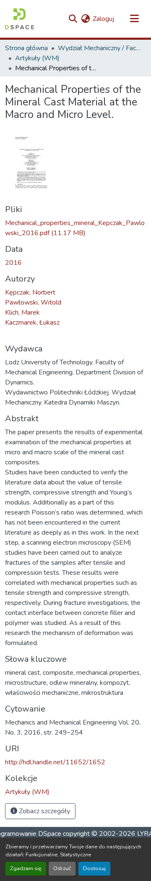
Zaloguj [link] (103, 18)
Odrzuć (62, 868)
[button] (19, 18)
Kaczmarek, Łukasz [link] (32, 322)
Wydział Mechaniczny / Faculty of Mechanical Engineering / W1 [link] (100, 48)
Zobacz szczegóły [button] (43, 811)
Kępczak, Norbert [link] (30, 292)
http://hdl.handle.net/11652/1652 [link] (55, 762)
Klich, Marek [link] (22, 312)
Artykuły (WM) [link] (37, 58)
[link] (75, 228)
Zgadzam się (26, 868)
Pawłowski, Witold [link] (33, 302)
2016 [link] (13, 262)
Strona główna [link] (26, 48)
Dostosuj (94, 868)
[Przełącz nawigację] (134, 19)
